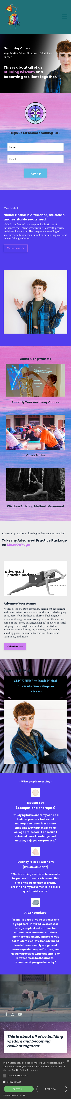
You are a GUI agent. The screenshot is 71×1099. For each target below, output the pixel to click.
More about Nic (16, 248)
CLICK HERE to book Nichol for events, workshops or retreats (35, 686)
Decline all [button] (51, 1089)
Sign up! (35, 173)
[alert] (35, 1078)
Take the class (15, 646)
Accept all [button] (19, 1089)
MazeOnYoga (18, 544)
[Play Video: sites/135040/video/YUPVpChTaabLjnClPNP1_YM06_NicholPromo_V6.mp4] (35, 579)
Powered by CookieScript (14, 1095)
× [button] (67, 1061)
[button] (35, 1081)
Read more (33, 1070)
